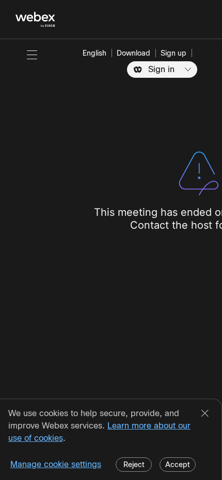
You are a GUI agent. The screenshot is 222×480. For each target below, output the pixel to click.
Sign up (173, 53)
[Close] (205, 414)
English (94, 53)
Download (133, 53)
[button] (32, 54)
